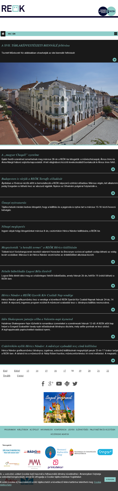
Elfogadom (110, 479)
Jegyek (71, 430)
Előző (17, 370)
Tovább (6, 375)
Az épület (34, 430)
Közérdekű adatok (60, 434)
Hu (9, 33)
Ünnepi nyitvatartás (14, 202)
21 (98, 370)
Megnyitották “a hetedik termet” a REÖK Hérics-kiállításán (39, 247)
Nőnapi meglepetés (13, 226)
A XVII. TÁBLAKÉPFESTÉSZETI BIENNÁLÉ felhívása (36, 45)
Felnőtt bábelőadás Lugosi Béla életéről (26, 271)
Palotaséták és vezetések (102, 430)
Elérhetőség (82, 430)
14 (37, 370)
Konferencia (60, 430)
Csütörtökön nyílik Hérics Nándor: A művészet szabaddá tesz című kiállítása (49, 346)
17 (64, 370)
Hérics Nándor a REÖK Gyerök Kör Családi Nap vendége (37, 295)
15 (46, 370)
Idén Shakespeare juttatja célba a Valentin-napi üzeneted (37, 319)
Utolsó (20, 375)
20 (89, 370)
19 (80, 370)
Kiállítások (22, 430)
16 (55, 370)
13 (28, 370)
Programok (10, 430)
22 (107, 370)
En (14, 33)
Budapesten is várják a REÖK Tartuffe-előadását (32, 179)
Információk (47, 430)
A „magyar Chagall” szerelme (20, 155)
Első (5, 370)
